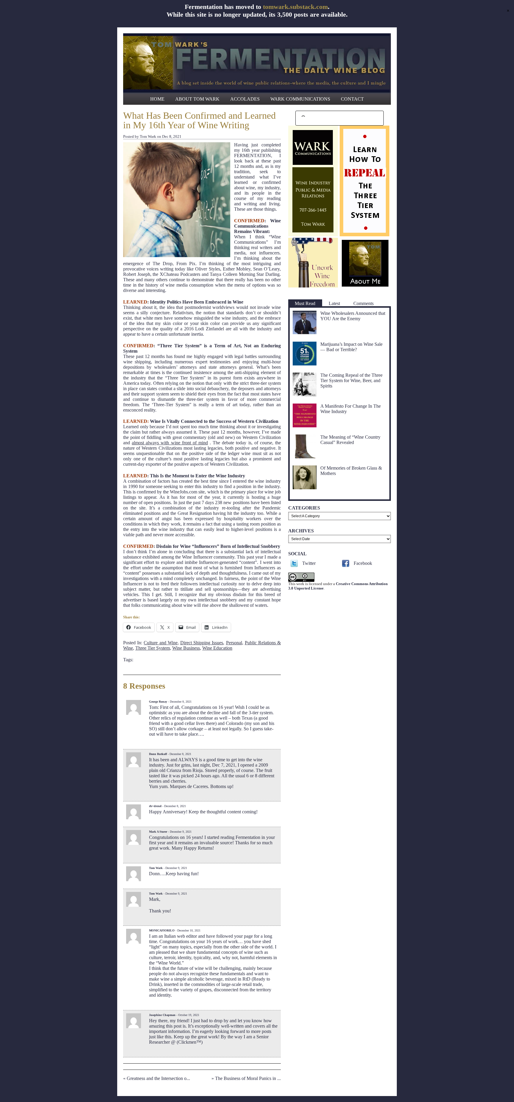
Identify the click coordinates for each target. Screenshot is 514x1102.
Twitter (309, 563)
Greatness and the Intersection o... (158, 1078)
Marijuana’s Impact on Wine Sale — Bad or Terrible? (351, 347)
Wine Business (186, 648)
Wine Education (217, 648)
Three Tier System (152, 648)
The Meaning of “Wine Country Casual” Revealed (350, 439)
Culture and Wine (160, 642)
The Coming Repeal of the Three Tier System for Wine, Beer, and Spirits (351, 380)
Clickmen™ (189, 1042)
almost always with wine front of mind (170, 442)
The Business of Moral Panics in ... (248, 1078)
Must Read (305, 303)
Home (157, 98)
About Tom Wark (197, 98)
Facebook (363, 563)
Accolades (245, 98)
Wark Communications (300, 98)
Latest (334, 303)
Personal (234, 642)
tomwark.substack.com (295, 6)
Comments (363, 303)
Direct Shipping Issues (201, 642)
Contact (352, 98)
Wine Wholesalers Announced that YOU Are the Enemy (352, 316)
